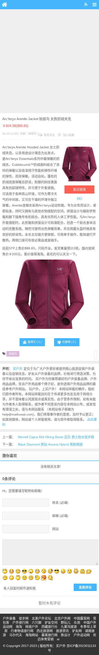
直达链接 (79, 189)
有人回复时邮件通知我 (19, 588)
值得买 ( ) (34, 342)
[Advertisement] (49, 61)
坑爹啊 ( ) (69, 342)
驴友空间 (51, 622)
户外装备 (9, 618)
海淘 (19, 626)
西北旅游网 (45, 631)
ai (58, 639)
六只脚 (36, 622)
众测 (77, 622)
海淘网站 (31, 635)
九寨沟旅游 (69, 626)
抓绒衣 (13, 353)
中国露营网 (82, 618)
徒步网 (24, 618)
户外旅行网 (20, 622)
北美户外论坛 (41, 618)
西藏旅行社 (49, 626)
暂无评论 (49, 135)
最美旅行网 (49, 635)
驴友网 (77, 631)
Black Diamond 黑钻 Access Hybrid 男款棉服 (50, 444)
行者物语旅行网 (22, 631)
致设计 (65, 635)
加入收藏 (68, 135)
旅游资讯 (62, 631)
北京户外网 (62, 618)
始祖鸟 (32, 133)
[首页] (4, 4)
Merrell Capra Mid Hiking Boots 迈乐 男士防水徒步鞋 (56, 437)
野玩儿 (65, 622)
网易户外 (31, 626)
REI (79, 198)
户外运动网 (82, 635)
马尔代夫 (15, 635)
